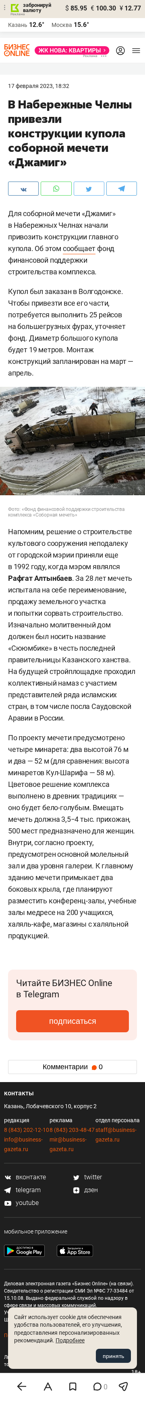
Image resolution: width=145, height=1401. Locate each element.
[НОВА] (70, 50)
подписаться (72, 1021)
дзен (90, 1190)
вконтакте (30, 1177)
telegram (27, 1190)
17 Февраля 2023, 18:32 (38, 86)
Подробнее (70, 1340)
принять (113, 1356)
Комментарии (73, 1067)
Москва (62, 25)
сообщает (79, 248)
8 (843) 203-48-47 (72, 1130)
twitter (92, 1177)
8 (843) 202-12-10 (26, 1130)
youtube (26, 1203)
